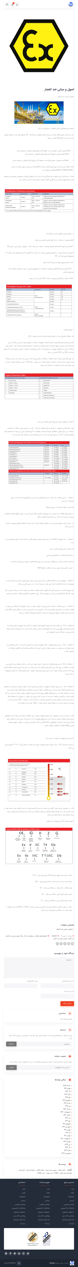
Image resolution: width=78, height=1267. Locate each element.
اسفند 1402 (66, 1115)
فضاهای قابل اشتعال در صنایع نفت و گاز (35, 936)
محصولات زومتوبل (68, 1212)
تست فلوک (49, 1173)
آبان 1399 (67, 1150)
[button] (17, 4)
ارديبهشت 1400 (65, 1138)
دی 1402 (67, 1118)
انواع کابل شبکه (30, 1170)
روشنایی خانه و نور (68, 1216)
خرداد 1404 (66, 1109)
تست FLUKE (41, 1173)
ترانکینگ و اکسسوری (67, 1208)
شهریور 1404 (66, 1100)
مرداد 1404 (67, 1103)
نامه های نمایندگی (68, 1219)
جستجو (11, 1044)
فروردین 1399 (66, 1153)
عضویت (11, 1067)
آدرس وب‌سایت (69, 991)
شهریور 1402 (66, 1124)
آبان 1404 (67, 1094)
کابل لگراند (21, 1170)
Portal (52, 1263)
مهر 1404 (67, 1097)
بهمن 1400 (67, 1135)
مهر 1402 (67, 1121)
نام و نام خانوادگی (68, 981)
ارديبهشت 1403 (65, 1112)
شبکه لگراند (40, 1170)
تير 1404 (67, 1106)
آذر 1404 (67, 1091)
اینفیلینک (71, 1196)
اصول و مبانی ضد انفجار (64, 929)
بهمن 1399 (66, 1141)
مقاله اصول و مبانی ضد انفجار (14, 936)
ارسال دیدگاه (67, 1003)
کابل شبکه (61, 1170)
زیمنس (72, 1200)
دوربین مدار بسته (51, 1170)
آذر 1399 (67, 1147)
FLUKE (56, 1173)
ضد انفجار (71, 939)
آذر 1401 (68, 1132)
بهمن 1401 (67, 1129)
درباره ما (71, 1223)
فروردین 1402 (66, 1126)
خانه (72, 1189)
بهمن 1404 (67, 1088)
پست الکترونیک (32, 981)
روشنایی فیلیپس (69, 1204)
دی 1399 (67, 1144)
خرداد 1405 (66, 1085)
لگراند (69, 1170)
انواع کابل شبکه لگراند (65, 1173)
